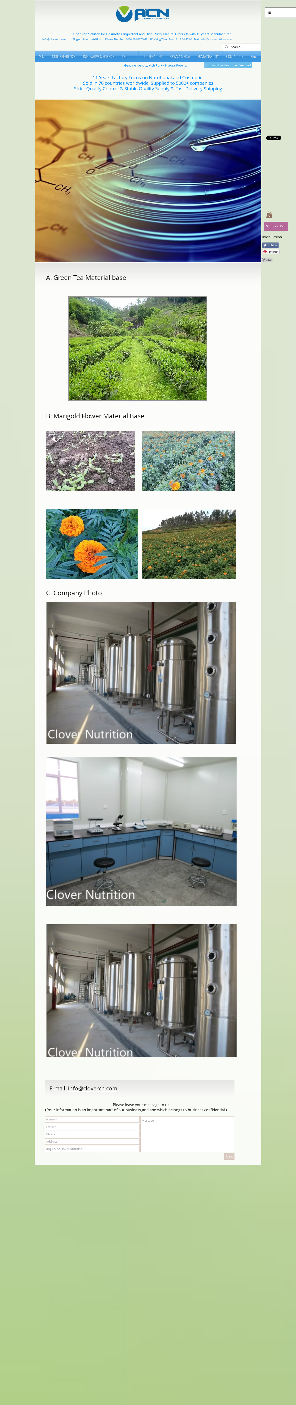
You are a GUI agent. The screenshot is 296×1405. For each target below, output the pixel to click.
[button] (148, 181)
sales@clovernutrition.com (216, 39)
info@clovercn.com (54, 39)
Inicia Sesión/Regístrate (273, 237)
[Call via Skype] (174, 1091)
